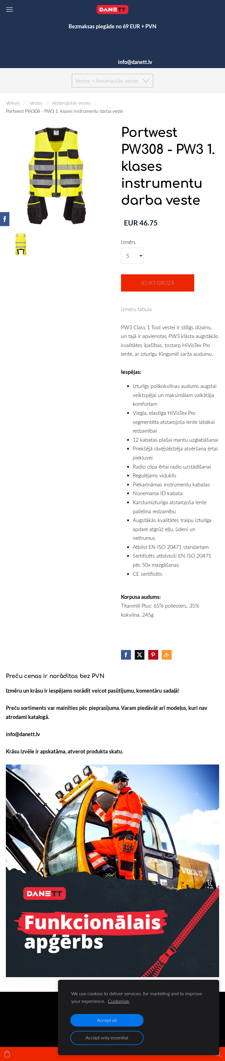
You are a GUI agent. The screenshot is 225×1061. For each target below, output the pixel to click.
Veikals (13, 103)
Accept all (107, 1020)
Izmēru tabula (136, 309)
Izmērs (128, 241)
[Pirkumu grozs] (7, 1054)
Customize (118, 1001)
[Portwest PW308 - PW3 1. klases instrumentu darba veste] (21, 244)
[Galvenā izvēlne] (9, 9)
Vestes (36, 103)
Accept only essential (107, 1037)
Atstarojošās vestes (71, 103)
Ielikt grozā (158, 282)
